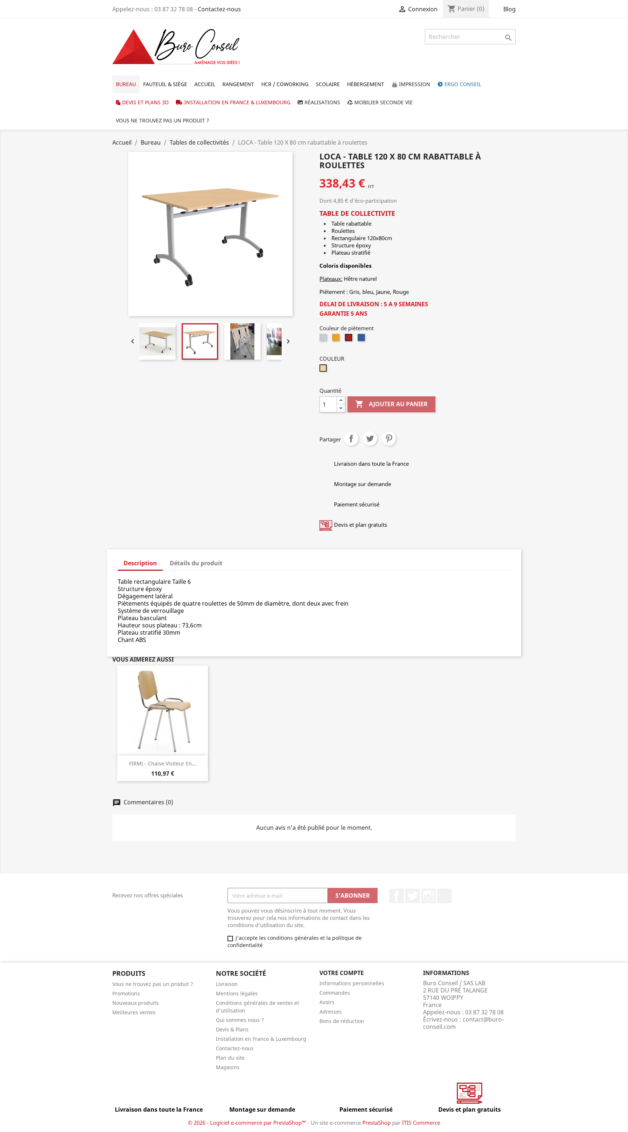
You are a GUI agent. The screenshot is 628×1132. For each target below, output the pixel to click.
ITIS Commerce (421, 1122)
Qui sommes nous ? (240, 1019)
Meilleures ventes (134, 1012)
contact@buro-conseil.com (463, 1023)
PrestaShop (376, 1122)
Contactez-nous (219, 9)
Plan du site (230, 1057)
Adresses (330, 1011)
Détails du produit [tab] (196, 563)
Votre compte (341, 973)
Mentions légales (237, 993)
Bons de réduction (341, 1021)
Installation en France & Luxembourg (261, 1038)
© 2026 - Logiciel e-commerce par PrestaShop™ (247, 1122)
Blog (509, 9)
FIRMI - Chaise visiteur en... (162, 763)
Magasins (227, 1067)
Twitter (412, 896)
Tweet (370, 438)
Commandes (334, 992)
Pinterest (389, 438)
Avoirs (326, 1002)
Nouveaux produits (135, 1002)
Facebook (396, 896)
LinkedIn (444, 896)
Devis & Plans (232, 1029)
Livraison (227, 984)
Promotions (126, 993)
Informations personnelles (351, 983)
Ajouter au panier (391, 404)
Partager (351, 438)
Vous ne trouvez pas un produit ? (152, 984)
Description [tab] (140, 563)
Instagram (428, 896)
